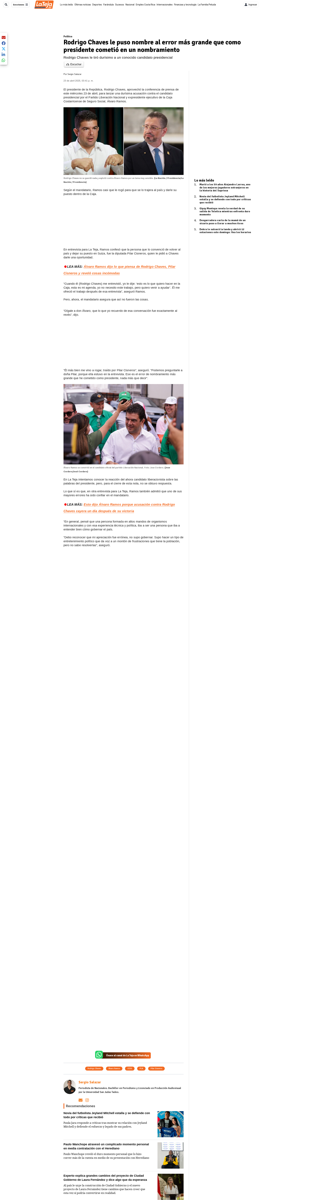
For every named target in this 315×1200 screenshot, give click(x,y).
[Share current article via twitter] (3, 49)
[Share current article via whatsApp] (3, 60)
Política (67, 36)
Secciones (18, 4)
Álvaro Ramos (114, 1068)
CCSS (129, 1068)
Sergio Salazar (74, 74)
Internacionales (165, 4)
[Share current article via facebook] (3, 43)
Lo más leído (66, 4)
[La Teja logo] (44, 4)
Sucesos (119, 4)
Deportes (97, 4)
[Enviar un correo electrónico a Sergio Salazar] (81, 1100)
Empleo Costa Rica (145, 4)
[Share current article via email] (3, 37)
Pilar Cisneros (156, 1068)
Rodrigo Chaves (94, 1068)
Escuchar (75, 64)
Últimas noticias (82, 4)
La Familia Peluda (207, 4)
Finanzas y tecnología (185, 4)
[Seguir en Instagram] (87, 1100)
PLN (141, 1068)
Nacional (130, 4)
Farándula (108, 4)
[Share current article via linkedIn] (3, 54)
